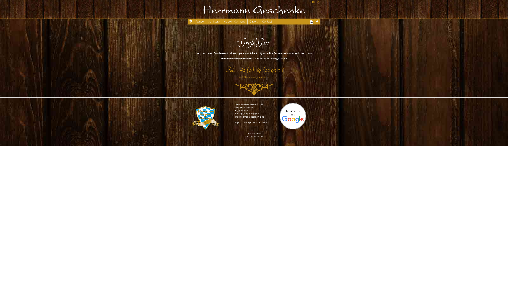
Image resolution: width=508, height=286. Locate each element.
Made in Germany (234, 21)
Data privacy (250, 122)
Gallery (254, 21)
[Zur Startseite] (254, 17)
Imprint (238, 122)
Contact (267, 21)
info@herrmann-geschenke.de (249, 117)
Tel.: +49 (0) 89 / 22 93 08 (254, 69)
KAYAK (260, 136)
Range (200, 21)
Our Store (214, 21)
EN (318, 2)
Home (191, 21)
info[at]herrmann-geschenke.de (254, 77)
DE (313, 2)
